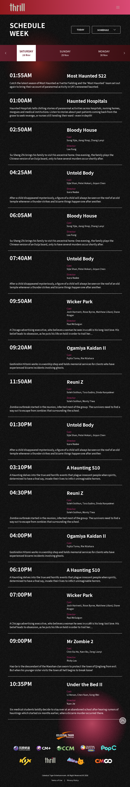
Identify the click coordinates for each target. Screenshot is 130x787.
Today (80, 29)
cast (69, 137)
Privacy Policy (73, 780)
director (71, 145)
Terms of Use (56, 780)
